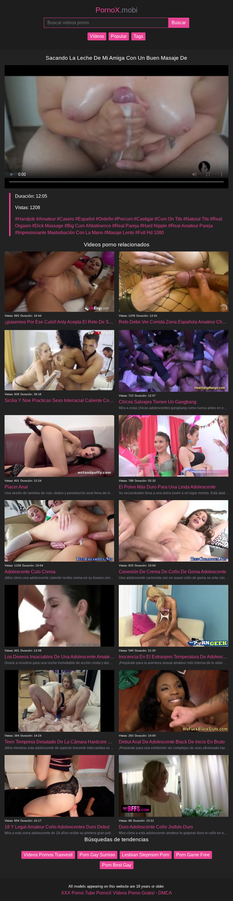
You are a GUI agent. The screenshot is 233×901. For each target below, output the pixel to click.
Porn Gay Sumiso (97, 854)
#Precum (124, 219)
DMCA (165, 892)
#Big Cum (75, 225)
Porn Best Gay (116, 865)
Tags (138, 36)
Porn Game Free (193, 854)
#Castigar (143, 219)
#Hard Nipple (153, 225)
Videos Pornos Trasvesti (48, 854)
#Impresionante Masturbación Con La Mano (59, 232)
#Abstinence (98, 225)
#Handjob (25, 219)
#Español (85, 219)
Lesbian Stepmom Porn (145, 854)
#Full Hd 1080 (149, 232)
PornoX (116, 10)
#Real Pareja (125, 225)
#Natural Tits (196, 219)
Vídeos (97, 36)
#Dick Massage (47, 225)
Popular (119, 36)
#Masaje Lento (119, 232)
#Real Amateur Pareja (190, 225)
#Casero (65, 219)
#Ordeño (104, 219)
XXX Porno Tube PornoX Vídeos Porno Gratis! (108, 892)
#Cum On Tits (168, 219)
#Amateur (46, 219)
